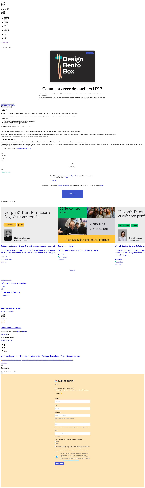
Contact (5, 23)
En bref (2, 106)
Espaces (5, 19)
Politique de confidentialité (28, 356)
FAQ (62, 356)
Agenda (5, 21)
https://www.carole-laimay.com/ (23, 148)
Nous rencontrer (73, 356)
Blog (5, 25)
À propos (6, 22)
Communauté (7, 18)
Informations (4, 104)
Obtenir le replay (11, 104)
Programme (8, 106)
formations (6, 29)
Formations (6, 17)
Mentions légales (8, 356)
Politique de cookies (50, 356)
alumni (67, 177)
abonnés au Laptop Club (71, 176)
